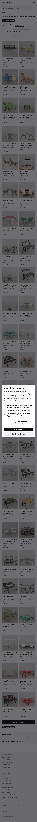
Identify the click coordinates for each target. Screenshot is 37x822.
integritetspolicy (23, 421)
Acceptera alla (18, 429)
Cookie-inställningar (18, 434)
